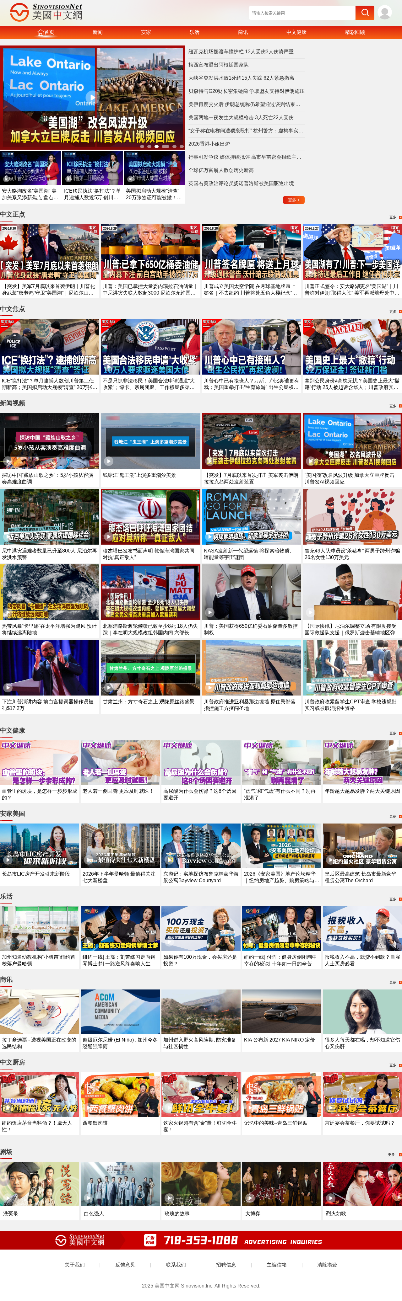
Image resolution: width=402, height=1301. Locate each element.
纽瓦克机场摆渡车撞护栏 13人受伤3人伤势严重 (241, 51)
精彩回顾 (355, 32)
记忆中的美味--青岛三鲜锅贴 (275, 1123)
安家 (146, 32)
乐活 (194, 32)
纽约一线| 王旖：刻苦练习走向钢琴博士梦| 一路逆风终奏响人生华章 (119, 963)
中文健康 (296, 32)
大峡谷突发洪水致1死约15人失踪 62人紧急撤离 (241, 78)
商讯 (243, 32)
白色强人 (94, 1213)
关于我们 (75, 1264)
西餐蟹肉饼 (95, 1123)
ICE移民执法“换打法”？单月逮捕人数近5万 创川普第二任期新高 (92, 197)
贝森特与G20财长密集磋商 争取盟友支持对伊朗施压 (246, 91)
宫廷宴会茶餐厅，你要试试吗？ (360, 1123)
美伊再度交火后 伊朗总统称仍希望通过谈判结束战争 (246, 104)
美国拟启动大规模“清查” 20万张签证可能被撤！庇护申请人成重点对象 (154, 197)
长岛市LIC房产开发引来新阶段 (36, 874)
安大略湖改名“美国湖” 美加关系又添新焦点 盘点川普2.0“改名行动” (30, 197)
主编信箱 (277, 1264)
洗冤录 (10, 1213)
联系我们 (176, 1264)
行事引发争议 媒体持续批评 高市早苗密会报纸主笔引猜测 (246, 157)
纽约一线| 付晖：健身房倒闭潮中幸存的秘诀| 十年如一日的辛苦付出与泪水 (280, 963)
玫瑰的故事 (177, 1213)
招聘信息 (226, 1264)
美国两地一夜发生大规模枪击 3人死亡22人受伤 (241, 117)
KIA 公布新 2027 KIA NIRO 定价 (279, 1039)
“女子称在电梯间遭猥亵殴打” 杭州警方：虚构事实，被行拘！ (246, 130)
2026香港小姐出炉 (209, 144)
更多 (294, 200)
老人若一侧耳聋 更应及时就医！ (118, 791)
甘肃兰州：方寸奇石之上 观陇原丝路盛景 (148, 701)
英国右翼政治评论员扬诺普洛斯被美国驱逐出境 (241, 183)
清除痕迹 (327, 1264)
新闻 (98, 32)
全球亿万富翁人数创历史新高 (221, 170)
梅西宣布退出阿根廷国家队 (218, 64)
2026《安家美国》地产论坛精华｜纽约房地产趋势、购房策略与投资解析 (281, 880)
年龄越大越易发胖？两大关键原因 (362, 791)
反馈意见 (125, 1264)
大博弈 (252, 1213)
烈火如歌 (336, 1213)
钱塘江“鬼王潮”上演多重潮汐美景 (139, 475)
